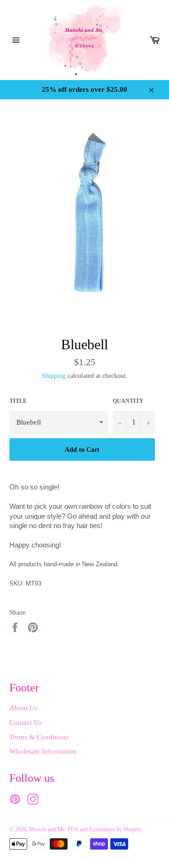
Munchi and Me (47, 829)
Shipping (54, 375)
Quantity (128, 401)
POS (73, 829)
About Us (23, 708)
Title (18, 401)
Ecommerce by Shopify (115, 829)
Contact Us (25, 722)
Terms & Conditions (39, 737)
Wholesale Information (43, 751)
